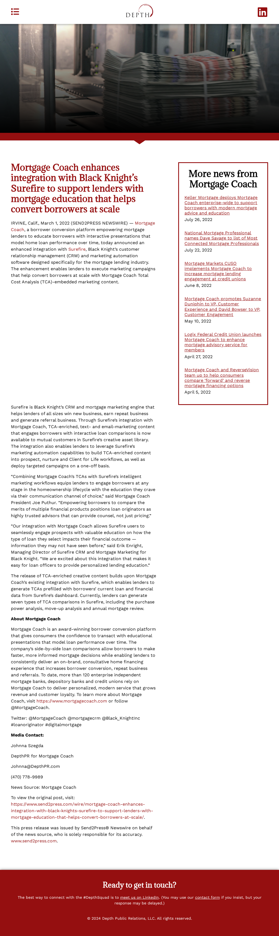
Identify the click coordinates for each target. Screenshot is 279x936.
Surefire (77, 249)
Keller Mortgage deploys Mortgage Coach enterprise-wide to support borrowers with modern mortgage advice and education (220, 205)
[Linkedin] (262, 12)
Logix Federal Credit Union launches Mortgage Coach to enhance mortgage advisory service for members (222, 342)
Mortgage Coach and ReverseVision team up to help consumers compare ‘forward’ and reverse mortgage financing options (221, 377)
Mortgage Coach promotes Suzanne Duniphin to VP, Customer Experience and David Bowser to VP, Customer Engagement (222, 306)
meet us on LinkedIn (139, 897)
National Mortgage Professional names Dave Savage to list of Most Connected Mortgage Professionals (221, 238)
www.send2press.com (34, 840)
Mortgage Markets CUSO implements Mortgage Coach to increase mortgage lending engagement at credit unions (218, 271)
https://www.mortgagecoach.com (72, 701)
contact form (207, 897)
